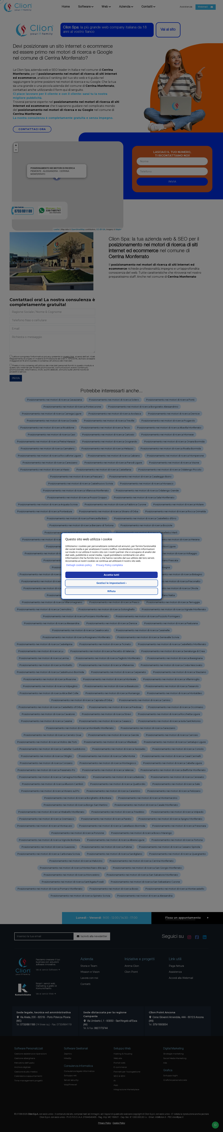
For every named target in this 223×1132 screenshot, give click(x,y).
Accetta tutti (111, 575)
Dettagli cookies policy (79, 565)
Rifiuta (111, 591)
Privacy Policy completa (109, 565)
